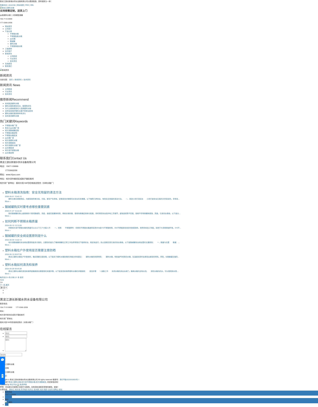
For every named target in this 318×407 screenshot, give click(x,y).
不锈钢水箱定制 (11, 133)
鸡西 (45, 389)
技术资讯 (13, 61)
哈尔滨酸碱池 (10, 143)
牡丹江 (30, 389)
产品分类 (8, 31)
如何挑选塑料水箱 (12, 103)
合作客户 (8, 51)
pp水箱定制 (9, 152)
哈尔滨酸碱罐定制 (12, 130)
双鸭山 (55, 389)
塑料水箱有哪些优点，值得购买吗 (18, 106)
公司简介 (8, 28)
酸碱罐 (12, 41)
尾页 (7, 285)
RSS (27, 5)
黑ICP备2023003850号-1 (69, 379)
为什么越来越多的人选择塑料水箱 (18, 108)
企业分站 (11, 5)
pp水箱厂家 (9, 138)
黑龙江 (11, 389)
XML (32, 5)
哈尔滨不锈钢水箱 (12, 150)
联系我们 (8, 66)
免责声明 (23, 384)
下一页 (2, 285)
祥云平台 (13, 384)
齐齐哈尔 (24, 389)
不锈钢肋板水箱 (16, 36)
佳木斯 (36, 389)
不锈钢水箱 (14, 33)
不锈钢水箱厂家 (11, 125)
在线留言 (8, 63)
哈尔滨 (17, 389)
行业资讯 (13, 58)
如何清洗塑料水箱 (12, 116)
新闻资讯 (8, 53)
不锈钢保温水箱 (16, 46)
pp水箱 (12, 38)
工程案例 (8, 48)
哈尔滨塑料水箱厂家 (13, 145)
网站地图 (20, 5)
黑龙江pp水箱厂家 (12, 128)
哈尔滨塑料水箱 (11, 140)
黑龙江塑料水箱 (15, 382)
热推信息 (3, 5)
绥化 (60, 389)
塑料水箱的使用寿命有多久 (15, 113)
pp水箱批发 (9, 147)
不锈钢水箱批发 (11, 135)
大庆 (41, 389)
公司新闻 (13, 56)
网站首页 (8, 26)
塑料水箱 (13, 43)
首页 (11, 79)
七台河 (50, 389)
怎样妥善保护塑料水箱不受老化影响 (19, 111)
